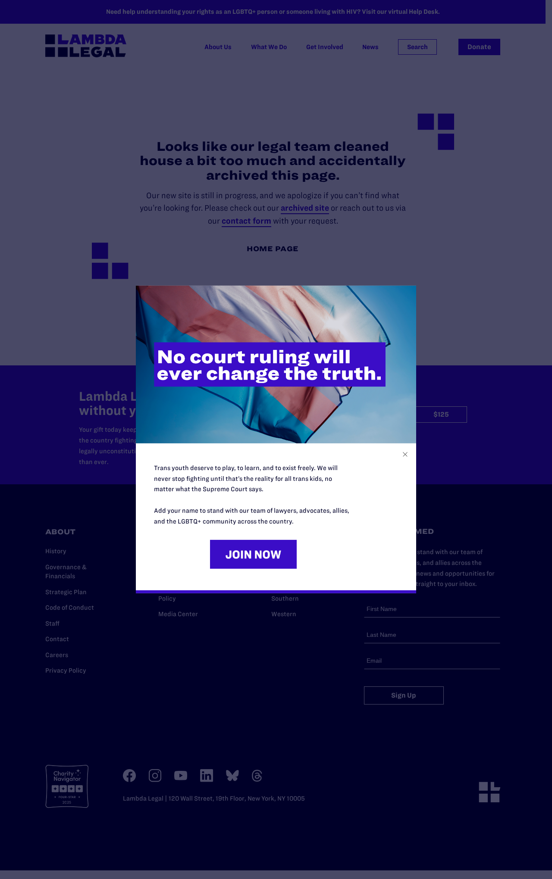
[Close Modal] (405, 454)
